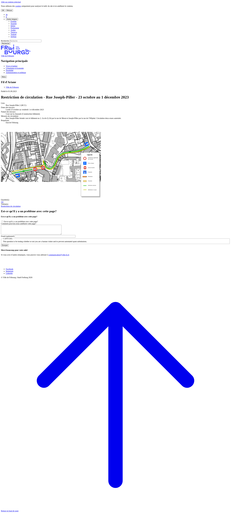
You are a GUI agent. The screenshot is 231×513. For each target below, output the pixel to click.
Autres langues (12, 19)
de (7, 15)
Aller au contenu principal (11, 2)
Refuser (9, 10)
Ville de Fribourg (7, 56)
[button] (4, 77)
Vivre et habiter (11, 66)
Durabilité (9, 70)
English (13, 21)
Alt (2, 202)
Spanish (14, 24)
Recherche (5, 41)
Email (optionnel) (7, 236)
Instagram (9, 271)
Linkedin (9, 273)
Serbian (13, 37)
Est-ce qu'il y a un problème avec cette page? (21, 221)
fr (6, 17)
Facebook (9, 269)
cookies (18, 6)
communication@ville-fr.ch (58, 255)
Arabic (13, 30)
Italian (13, 26)
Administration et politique (16, 73)
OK (3, 10)
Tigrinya (14, 32)
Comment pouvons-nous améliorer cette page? (18, 224)
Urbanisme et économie (15, 68)
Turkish (13, 34)
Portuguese (15, 28)
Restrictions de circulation (11, 206)
